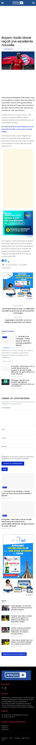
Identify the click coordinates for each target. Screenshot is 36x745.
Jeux (11, 738)
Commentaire (6, 408)
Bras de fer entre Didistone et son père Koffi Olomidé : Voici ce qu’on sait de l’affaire (18, 129)
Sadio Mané (6, 268)
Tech (3, 740)
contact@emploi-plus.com (20, 715)
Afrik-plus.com (8, 49)
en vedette (23, 265)
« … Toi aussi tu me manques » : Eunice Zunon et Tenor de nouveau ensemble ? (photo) (24, 340)
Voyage (17, 738)
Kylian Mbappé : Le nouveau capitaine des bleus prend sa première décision (21, 608)
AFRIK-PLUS (6, 348)
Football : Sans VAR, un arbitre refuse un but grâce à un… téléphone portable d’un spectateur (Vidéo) (21, 619)
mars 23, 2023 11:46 (17, 624)
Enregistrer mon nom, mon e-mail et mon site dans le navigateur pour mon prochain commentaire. (18, 457)
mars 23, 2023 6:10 (17, 376)
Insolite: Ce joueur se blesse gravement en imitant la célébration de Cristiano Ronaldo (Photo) (21, 631)
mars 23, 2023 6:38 (16, 348)
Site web (4, 446)
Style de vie (25, 738)
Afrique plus (5, 726)
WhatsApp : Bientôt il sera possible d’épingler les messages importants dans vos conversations (22, 383)
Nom (4, 429)
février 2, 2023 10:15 (24, 49)
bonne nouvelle (11, 265)
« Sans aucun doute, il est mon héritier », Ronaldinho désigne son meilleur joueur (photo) (22, 642)
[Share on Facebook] (3, 260)
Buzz (4, 337)
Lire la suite (7, 361)
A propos (5, 738)
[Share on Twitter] (5, 260)
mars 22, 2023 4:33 (17, 636)
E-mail (4, 438)
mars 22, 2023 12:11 (16, 646)
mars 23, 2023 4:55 (17, 612)
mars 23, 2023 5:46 (17, 388)
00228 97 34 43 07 (9, 717)
